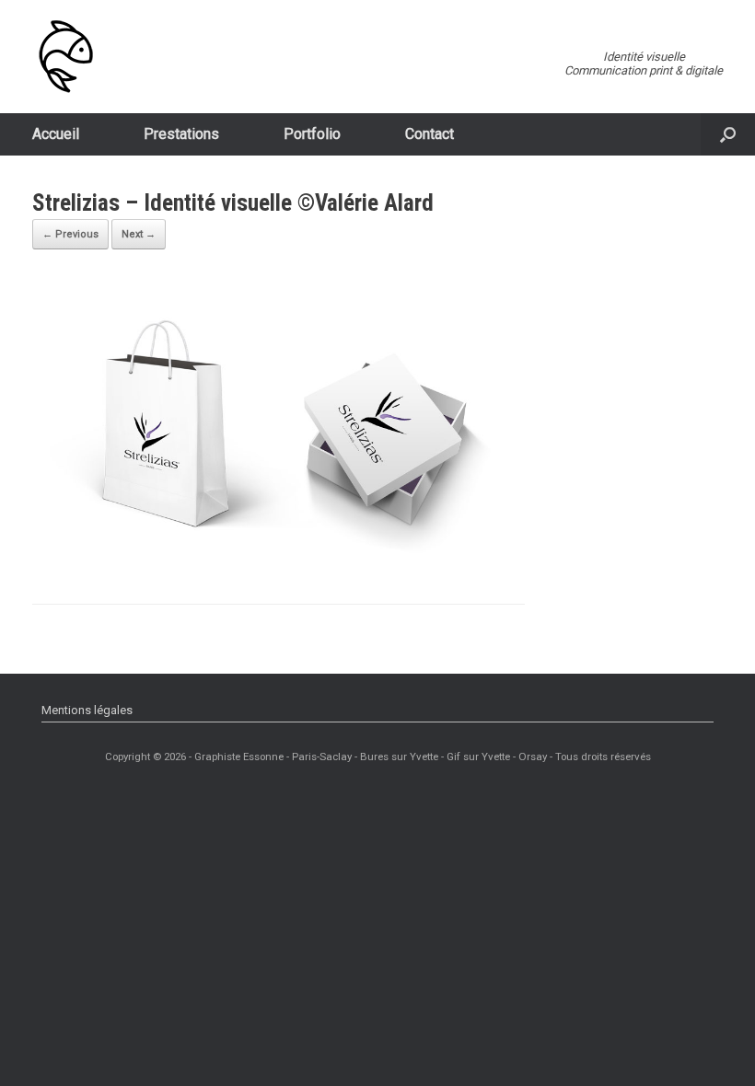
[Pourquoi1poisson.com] (65, 56)
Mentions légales (87, 710)
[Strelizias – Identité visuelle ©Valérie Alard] (278, 554)
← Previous (70, 234)
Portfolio (312, 134)
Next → (139, 234)
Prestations (181, 134)
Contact (429, 134)
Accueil (55, 134)
